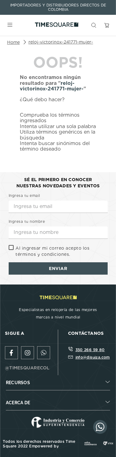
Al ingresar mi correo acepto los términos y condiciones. (52, 251)
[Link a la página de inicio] (13, 42)
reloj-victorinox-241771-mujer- (60, 41)
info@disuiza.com (92, 357)
